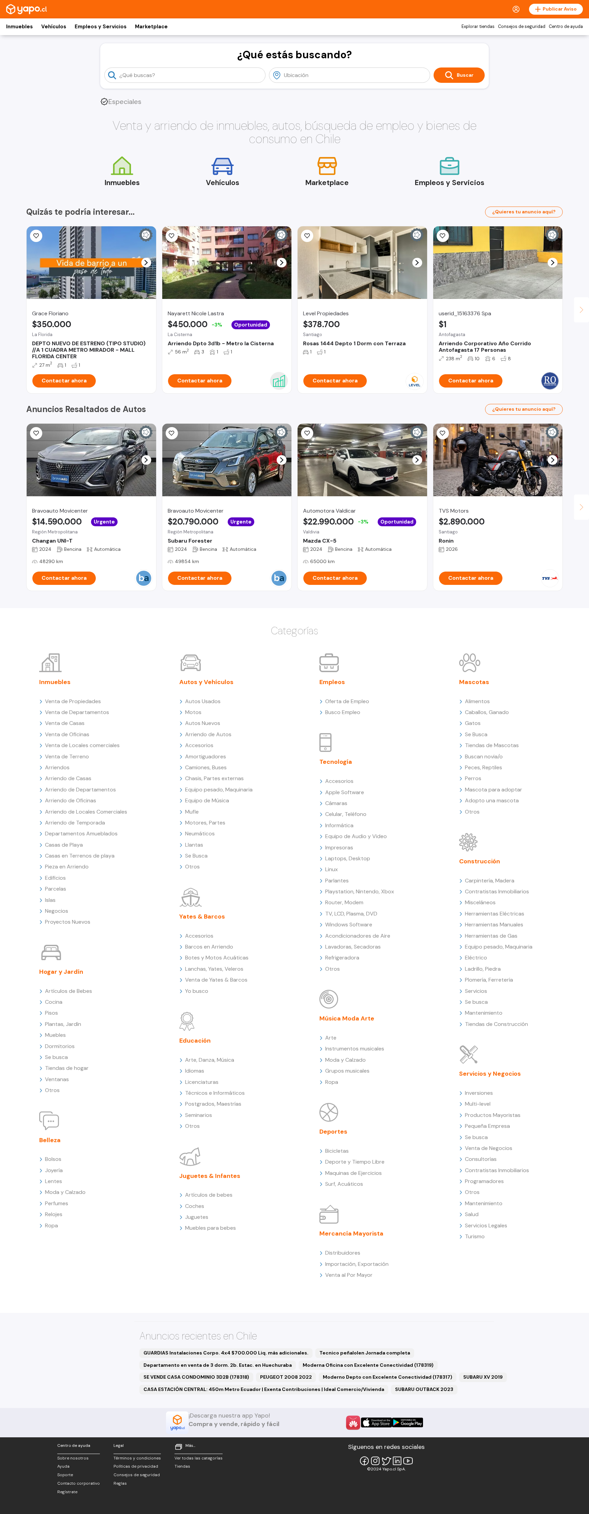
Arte (330, 1037)
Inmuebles (19, 26)
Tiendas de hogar (67, 1068)
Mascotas (474, 682)
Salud (472, 1214)
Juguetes (196, 1217)
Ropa (51, 1225)
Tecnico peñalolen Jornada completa (364, 1353)
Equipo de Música (207, 800)
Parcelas (55, 888)
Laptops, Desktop (347, 858)
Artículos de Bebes (68, 991)
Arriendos (57, 767)
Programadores (484, 1181)
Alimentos (477, 701)
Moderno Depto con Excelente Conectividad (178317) (387, 1377)
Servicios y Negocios (490, 1074)
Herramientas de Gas (491, 935)
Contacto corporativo (78, 1483)
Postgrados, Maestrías (213, 1103)
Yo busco (196, 991)
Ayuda (63, 1466)
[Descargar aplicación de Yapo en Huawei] (353, 1422)
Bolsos (53, 1159)
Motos (193, 712)
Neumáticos (200, 833)
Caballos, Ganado (487, 712)
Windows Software (348, 924)
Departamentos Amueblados (81, 833)
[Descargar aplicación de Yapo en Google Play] (407, 1422)
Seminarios (198, 1115)
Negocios (56, 910)
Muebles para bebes (210, 1227)
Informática (339, 825)
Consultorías (481, 1159)
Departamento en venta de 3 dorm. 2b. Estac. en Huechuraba (218, 1365)
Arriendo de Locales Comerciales (86, 811)
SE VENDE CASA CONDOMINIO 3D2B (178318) (196, 1377)
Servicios (476, 991)
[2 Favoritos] (443, 433)
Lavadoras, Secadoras (353, 946)
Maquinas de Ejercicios (353, 1173)
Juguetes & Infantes (209, 1176)
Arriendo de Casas (68, 778)
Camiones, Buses (206, 767)
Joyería (54, 1170)
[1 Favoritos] (307, 433)
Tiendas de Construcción (496, 1024)
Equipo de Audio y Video (356, 836)
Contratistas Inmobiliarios (497, 891)
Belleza (50, 1140)
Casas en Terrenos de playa (80, 855)
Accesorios (199, 745)
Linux (331, 869)
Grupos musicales (347, 1070)
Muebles (55, 1035)
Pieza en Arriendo (67, 866)
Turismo (475, 1236)
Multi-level (477, 1103)
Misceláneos (480, 902)
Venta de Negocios (488, 1148)
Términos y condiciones (137, 1458)
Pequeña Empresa (487, 1126)
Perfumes (56, 1203)
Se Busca (196, 855)
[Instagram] (375, 1460)
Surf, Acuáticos (344, 1183)
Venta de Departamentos (77, 712)
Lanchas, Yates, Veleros (214, 968)
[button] (146, 263)
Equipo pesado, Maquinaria (219, 789)
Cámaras (336, 803)
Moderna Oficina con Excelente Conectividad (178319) (368, 1365)
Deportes (333, 1131)
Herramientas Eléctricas (494, 913)
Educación (195, 1040)
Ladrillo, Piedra (483, 968)
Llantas (194, 844)
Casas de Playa (64, 844)
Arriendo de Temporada (75, 822)
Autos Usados (203, 701)
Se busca (56, 1057)
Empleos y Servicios (100, 26)
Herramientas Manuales (494, 924)
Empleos (332, 682)
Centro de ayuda (566, 26)
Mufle (192, 811)
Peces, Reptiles (483, 767)
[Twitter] (386, 1460)
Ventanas (57, 1079)
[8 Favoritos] (172, 236)
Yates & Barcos (202, 916)
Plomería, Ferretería (489, 979)
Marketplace (151, 26)
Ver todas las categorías (199, 1458)
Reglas (120, 1483)
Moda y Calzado (65, 1192)
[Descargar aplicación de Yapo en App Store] (376, 1422)
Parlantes (337, 880)
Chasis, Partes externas (214, 778)
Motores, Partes (205, 822)
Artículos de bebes (208, 1194)
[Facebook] (364, 1460)
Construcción (479, 861)
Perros (473, 778)
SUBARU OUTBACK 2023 (424, 1389)
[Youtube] (408, 1460)
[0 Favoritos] (443, 236)
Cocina (53, 1001)
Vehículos (53, 26)
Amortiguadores (205, 756)
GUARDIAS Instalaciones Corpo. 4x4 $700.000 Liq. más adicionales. (226, 1353)
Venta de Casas (65, 723)
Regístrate (67, 1492)
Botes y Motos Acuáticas (216, 957)
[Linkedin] (397, 1460)
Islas (50, 900)
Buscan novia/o (484, 756)
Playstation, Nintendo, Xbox (359, 891)
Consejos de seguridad (521, 26)
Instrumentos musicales (354, 1048)
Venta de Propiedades (73, 701)
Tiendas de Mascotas (492, 745)
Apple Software (344, 792)
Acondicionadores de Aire (357, 935)
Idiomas (194, 1070)
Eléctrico (476, 957)
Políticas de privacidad (136, 1466)
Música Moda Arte (346, 1018)
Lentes (53, 1181)
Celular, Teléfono (345, 814)
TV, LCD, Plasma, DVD (351, 913)
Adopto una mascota (492, 800)
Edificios (55, 877)
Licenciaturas (201, 1082)
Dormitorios (60, 1046)
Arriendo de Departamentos (80, 789)
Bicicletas (337, 1150)
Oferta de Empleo (347, 701)
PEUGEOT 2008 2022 (286, 1377)
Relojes (53, 1214)
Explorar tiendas (478, 26)
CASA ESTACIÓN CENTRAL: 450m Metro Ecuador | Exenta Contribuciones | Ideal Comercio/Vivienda (264, 1389)
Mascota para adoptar (493, 789)
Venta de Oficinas (67, 734)
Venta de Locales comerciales (82, 745)
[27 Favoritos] (307, 236)
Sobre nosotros (73, 1458)
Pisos (51, 1012)
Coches (194, 1206)
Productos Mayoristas (492, 1115)
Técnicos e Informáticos (215, 1092)
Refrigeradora (342, 957)
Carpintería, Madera (489, 880)
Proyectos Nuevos (67, 921)
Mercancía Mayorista (351, 1233)
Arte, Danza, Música (209, 1059)
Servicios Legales (486, 1225)
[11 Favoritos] (36, 236)
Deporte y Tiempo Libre (354, 1161)
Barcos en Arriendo (209, 946)
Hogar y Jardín (61, 972)
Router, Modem (344, 902)
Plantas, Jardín (63, 1024)
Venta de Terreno (67, 756)
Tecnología (335, 762)
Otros (52, 1090)
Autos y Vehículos (206, 682)
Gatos (473, 723)
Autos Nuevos (202, 723)
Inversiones (479, 1092)
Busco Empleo (342, 712)
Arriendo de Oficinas (70, 800)
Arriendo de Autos (208, 734)
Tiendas (182, 1466)
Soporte (65, 1475)
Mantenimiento (483, 1012)
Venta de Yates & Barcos (216, 979)
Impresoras (339, 847)
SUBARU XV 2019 (483, 1377)
